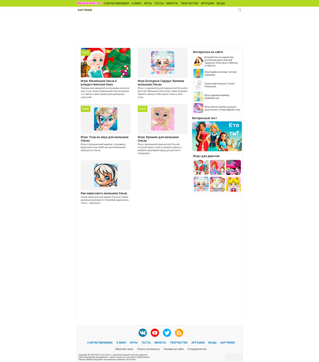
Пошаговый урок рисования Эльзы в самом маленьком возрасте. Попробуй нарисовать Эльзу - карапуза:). (105, 200)
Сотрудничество (197, 349)
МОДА (221, 3)
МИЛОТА (172, 3)
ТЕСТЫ (159, 3)
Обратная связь (124, 349)
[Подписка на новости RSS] (179, 333)
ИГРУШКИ (207, 3)
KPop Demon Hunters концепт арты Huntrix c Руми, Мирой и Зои (222, 108)
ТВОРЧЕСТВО (189, 3)
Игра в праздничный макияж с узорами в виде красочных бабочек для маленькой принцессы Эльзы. (103, 147)
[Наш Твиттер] (167, 333)
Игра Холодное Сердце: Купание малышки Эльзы (161, 82)
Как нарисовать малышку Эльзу (104, 193)
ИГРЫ (148, 3)
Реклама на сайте (174, 349)
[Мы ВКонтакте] (143, 333)
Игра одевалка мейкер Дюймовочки (217, 96)
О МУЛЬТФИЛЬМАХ (116, 3)
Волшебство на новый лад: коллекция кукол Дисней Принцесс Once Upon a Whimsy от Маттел (221, 61)
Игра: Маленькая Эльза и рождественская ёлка (99, 82)
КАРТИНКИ (85, 10)
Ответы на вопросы (148, 349)
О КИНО (137, 3)
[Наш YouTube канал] (155, 333)
